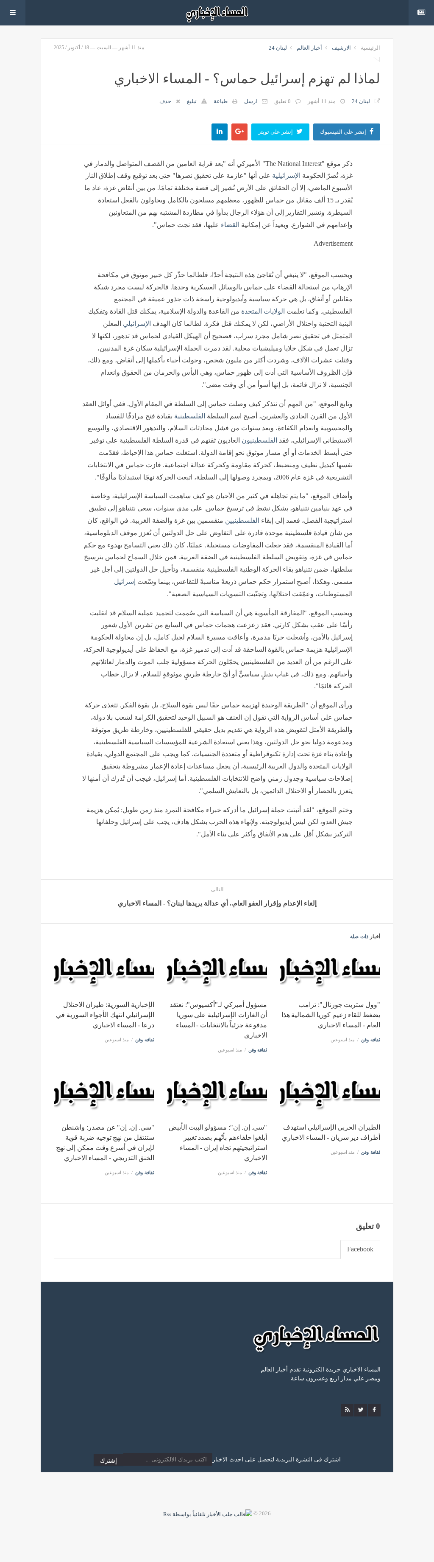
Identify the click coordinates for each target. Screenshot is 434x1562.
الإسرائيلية (286, 175)
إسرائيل (125, 581)
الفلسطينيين (242, 520)
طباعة (221, 101)
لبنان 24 (278, 48)
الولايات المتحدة (263, 311)
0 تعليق (282, 101)
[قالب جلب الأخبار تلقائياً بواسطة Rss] (207, 1513)
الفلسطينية (189, 416)
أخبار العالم (309, 48)
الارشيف (341, 48)
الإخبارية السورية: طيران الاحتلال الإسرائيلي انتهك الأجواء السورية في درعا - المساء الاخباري (105, 1015)
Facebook (360, 1249)
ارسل (250, 101)
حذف (165, 101)
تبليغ (192, 101)
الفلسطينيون (259, 440)
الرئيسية (370, 48)
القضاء (230, 224)
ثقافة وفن (370, 1039)
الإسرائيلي (137, 323)
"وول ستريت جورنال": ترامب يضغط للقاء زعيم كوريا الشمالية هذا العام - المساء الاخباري (330, 1015)
